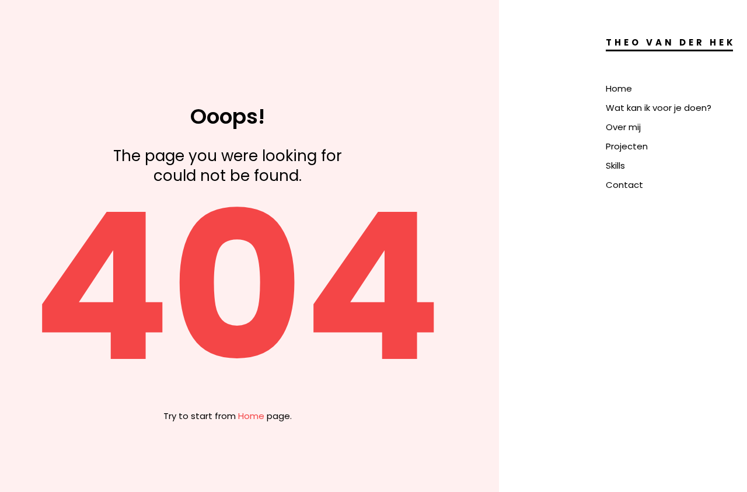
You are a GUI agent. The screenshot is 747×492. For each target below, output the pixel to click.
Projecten (627, 146)
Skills (615, 165)
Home (619, 88)
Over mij (623, 127)
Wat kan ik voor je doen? (658, 108)
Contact (624, 185)
